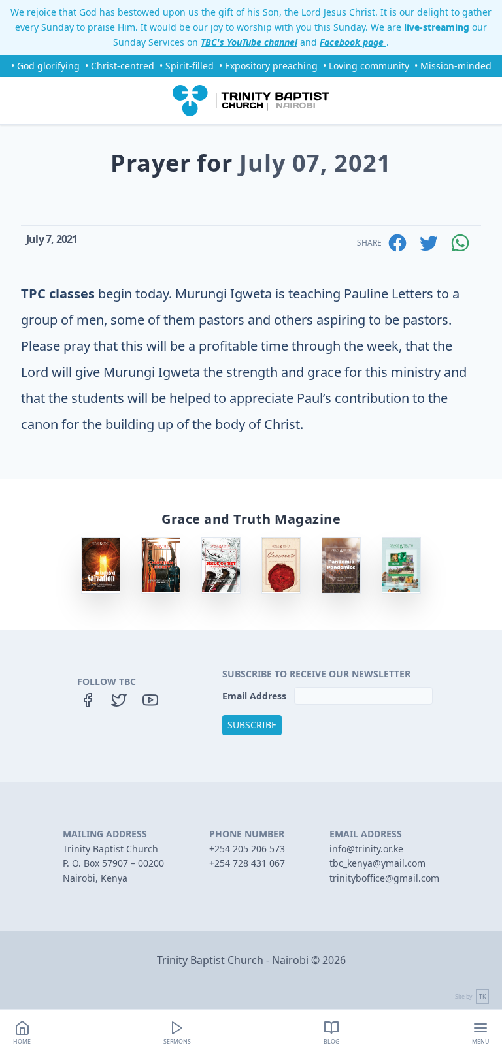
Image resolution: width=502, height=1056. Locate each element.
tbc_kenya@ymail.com (377, 863)
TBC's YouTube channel (249, 42)
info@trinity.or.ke (366, 848)
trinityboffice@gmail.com (384, 878)
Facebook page (353, 42)
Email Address (255, 696)
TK (482, 996)
